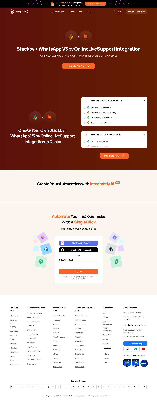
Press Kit (106, 343)
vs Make (106, 358)
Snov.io (12, 356)
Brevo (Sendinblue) (34, 334)
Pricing (89, 11)
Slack (55, 341)
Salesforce (14, 316)
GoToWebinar (32, 338)
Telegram (57, 362)
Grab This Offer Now (95, 4)
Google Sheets (59, 316)
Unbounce (79, 341)
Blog (80, 11)
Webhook (57, 320)
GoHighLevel (32, 330)
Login (119, 11)
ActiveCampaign (33, 317)
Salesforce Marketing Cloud (35, 361)
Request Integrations (107, 329)
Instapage (79, 358)
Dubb (12, 361)
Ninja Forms (79, 354)
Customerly (14, 365)
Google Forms (80, 324)
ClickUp (56, 333)
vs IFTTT (106, 362)
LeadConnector (33, 321)
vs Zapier (106, 354)
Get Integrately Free (136, 11)
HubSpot (30, 326)
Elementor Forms (81, 316)
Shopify (56, 328)
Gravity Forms (80, 320)
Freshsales (14, 331)
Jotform (78, 328)
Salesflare (13, 348)
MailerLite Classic (34, 351)
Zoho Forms (79, 362)
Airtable (56, 354)
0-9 (12, 387)
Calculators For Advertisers (133, 336)
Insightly (13, 327)
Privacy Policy (94, 396)
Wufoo (77, 337)
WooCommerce (59, 337)
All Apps (72, 11)
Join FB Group (136, 343)
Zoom (55, 358)
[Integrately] (19, 11)
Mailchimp (31, 343)
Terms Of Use (105, 396)
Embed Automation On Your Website (133, 318)
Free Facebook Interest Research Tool (132, 331)
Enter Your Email (66, 260)
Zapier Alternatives (107, 322)
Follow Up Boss (13, 321)
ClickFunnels (32, 347)
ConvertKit (31, 355)
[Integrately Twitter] (127, 349)
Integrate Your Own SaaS (132, 313)
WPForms (78, 350)
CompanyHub (15, 335)
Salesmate (14, 352)
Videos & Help (108, 335)
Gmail (55, 324)
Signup (105, 339)
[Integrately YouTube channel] (143, 349)
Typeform (79, 333)
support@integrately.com (136, 355)
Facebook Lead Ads (34, 313)
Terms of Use (82, 279)
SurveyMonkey (80, 345)
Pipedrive (13, 344)
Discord (56, 350)
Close (12, 339)
